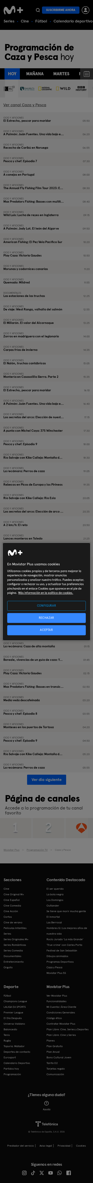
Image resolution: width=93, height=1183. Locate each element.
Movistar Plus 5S (56, 973)
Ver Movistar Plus (56, 995)
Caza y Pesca (54, 967)
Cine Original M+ (14, 894)
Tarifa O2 (52, 1063)
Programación (12, 1074)
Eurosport (10, 1057)
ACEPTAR (46, 630)
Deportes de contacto (17, 1051)
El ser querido (55, 888)
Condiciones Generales (60, 1012)
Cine (25, 21)
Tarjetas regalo (55, 1068)
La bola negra (54, 894)
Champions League (15, 1001)
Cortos (8, 916)
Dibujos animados (57, 956)
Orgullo (8, 967)
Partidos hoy (11, 1068)
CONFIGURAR (46, 605)
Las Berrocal (54, 922)
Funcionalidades (56, 1001)
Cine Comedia (12, 905)
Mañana (35, 73)
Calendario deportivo (73, 21)
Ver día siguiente (47, 779)
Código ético (54, 1018)
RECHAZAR (46, 618)
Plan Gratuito (54, 1046)
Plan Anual (53, 1051)
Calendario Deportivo (17, 1063)
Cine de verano (13, 922)
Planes (50, 1040)
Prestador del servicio (20, 1145)
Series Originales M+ (16, 939)
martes (61, 73)
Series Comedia (13, 950)
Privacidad (64, 1145)
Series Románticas (15, 944)
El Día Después (13, 1018)
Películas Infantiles (15, 928)
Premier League (13, 1012)
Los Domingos (54, 900)
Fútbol (41, 21)
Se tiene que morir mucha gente (66, 911)
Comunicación (55, 1074)
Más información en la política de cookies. (45, 593)
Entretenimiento (14, 961)
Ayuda (46, 1109)
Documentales (12, 956)
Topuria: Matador (14, 1046)
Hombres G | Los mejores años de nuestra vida (66, 930)
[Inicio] (13, 10)
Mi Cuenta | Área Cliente (61, 1006)
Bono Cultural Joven (58, 1057)
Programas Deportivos (60, 961)
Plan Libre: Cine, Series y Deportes (67, 1029)
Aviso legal (46, 1145)
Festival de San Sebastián (61, 950)
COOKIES (81, 1145)
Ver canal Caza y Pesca (24, 104)
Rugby (7, 1040)
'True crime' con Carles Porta (64, 944)
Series (9, 21)
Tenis (7, 1035)
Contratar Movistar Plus (60, 1023)
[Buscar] (38, 10)
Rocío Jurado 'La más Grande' (64, 939)
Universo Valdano (14, 1023)
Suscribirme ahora (60, 10)
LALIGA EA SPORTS (15, 1006)
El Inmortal (53, 916)
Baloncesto (10, 1029)
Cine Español (12, 900)
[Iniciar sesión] (85, 10)
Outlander (52, 905)
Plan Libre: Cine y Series (61, 1035)
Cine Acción (11, 911)
